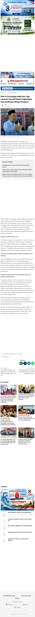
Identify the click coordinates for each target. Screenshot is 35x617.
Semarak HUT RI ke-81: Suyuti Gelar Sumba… (18, 539)
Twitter (26, 604)
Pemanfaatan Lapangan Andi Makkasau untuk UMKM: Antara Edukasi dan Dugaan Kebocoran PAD (8, 371)
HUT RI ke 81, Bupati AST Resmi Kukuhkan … (20, 526)
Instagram (18, 607)
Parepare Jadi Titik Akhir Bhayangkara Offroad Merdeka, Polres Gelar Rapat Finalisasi (25, 441)
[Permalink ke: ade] (2, 105)
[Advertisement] (17, 53)
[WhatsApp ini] (32, 363)
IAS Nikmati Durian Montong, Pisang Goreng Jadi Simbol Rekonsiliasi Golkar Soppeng (26, 397)
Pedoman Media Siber (9, 596)
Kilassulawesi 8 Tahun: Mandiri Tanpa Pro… (20, 532)
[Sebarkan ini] (21, 363)
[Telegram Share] (29, 363)
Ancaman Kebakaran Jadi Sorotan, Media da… (20, 519)
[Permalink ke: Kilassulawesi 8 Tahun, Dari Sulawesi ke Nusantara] (17, 500)
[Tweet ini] (25, 363)
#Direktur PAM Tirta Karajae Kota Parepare (12, 354)
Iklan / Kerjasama (26, 596)
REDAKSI (17, 598)
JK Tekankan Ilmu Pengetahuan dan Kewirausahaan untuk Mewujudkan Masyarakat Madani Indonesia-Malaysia (8, 421)
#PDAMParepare (6, 357)
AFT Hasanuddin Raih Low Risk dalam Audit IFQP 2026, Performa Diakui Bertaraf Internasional (8, 442)
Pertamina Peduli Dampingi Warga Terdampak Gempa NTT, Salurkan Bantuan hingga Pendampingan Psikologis (8, 399)
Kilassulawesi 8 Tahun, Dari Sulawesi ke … (20, 512)
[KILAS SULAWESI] (17, 81)
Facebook (10, 604)
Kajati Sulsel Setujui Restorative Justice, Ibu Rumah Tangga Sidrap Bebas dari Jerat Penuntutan (26, 418)
